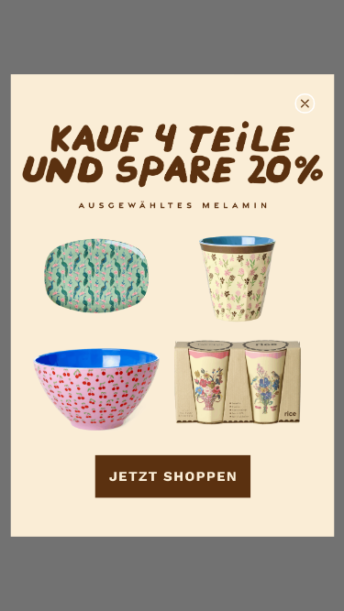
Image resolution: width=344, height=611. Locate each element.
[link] (172, 305)
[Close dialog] (305, 104)
